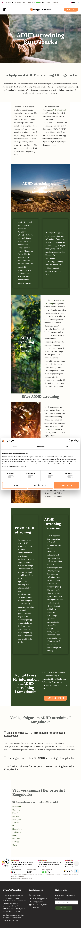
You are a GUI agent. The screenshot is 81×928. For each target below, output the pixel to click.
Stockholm (16, 806)
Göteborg (16, 810)
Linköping (16, 819)
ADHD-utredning (58, 110)
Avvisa (14, 485)
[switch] (30, 476)
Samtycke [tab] (14, 446)
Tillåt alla (66, 485)
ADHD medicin (50, 429)
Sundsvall (16, 838)
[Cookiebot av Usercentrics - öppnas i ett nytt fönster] (70, 440)
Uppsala (15, 816)
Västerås (15, 822)
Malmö (15, 813)
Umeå (14, 835)
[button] (40, 734)
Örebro (15, 826)
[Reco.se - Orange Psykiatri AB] (6, 863)
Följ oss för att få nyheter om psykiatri (65, 897)
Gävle (14, 845)
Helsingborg (17, 829)
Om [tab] (67, 446)
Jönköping (16, 832)
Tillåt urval (40, 485)
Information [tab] (40, 446)
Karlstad (15, 842)
